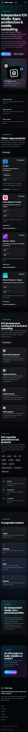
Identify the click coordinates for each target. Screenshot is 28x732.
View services (7, 342)
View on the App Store (9, 228)
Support (3, 711)
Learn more (6, 189)
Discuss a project (18, 54)
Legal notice (4, 717)
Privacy (3, 714)
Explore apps (6, 54)
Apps (2, 706)
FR (25, 2)
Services (3, 709)
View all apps (6, 152)
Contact (3, 719)
